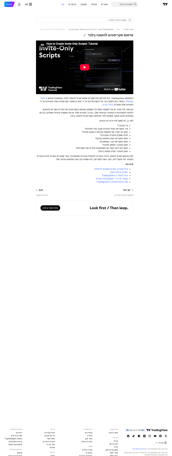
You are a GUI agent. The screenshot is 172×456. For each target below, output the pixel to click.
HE (26, 4)
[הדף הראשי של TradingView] (165, 4)
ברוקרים (72, 4)
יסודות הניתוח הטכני (118, 172)
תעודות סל (113, 444)
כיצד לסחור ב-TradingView (115, 175)
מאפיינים (88, 432)
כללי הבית (51, 444)
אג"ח (116, 447)
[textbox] (83, 20)
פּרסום (19, 453)
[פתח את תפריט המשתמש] (19, 4)
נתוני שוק (88, 438)
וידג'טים (19, 432)
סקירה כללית (87, 450)
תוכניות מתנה (86, 441)
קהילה (94, 4)
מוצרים (104, 4)
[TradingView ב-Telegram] (139, 436)
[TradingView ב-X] (166, 436)
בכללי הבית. (107, 104)
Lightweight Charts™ (13, 438)
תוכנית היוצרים (49, 441)
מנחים (52, 447)
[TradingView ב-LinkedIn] (144, 436)
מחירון (89, 435)
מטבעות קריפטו (111, 450)
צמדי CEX (114, 453)
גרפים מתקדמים (15, 441)
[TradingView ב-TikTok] (133, 436)
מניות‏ (116, 441)
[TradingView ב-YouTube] (155, 436)
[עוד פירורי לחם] (118, 29)
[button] (99, 4)
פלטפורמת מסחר (15, 444)
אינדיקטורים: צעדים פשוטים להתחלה (111, 169)
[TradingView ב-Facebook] (160, 436)
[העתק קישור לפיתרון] (85, 35)
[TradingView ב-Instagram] (150, 436)
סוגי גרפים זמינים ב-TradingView (112, 181)
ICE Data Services (139, 449)
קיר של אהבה (49, 435)
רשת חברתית (49, 432)
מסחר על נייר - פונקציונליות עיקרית (111, 178)
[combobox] (84, 20)
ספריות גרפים (16, 435)
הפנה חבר (51, 438)
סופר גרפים (113, 432)
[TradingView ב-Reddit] (128, 436)
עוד (62, 4)
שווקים (84, 4)
